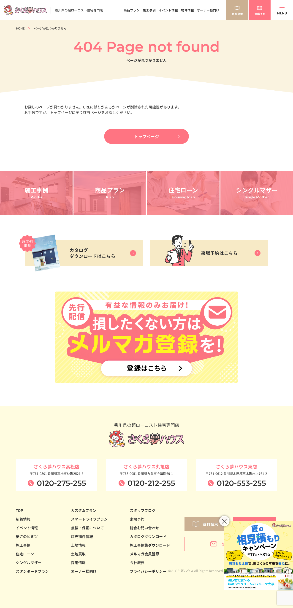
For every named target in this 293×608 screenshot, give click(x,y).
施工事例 (149, 10)
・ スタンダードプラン (128, 22)
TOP (19, 510)
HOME (20, 28)
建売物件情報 (82, 536)
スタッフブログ (142, 510)
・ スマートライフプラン (130, 32)
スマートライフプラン (89, 519)
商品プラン (132, 10)
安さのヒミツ (27, 536)
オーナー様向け (208, 10)
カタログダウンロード (148, 536)
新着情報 (23, 519)
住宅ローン (25, 554)
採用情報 (78, 562)
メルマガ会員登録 (144, 554)
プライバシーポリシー (148, 571)
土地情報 (78, 545)
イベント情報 (168, 10)
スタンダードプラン (32, 571)
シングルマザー (28, 562)
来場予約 (137, 519)
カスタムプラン (83, 510)
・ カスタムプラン (125, 27)
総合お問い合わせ (144, 527)
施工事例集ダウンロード (150, 545)
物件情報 (187, 10)
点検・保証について (87, 527)
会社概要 (137, 562)
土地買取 (78, 554)
